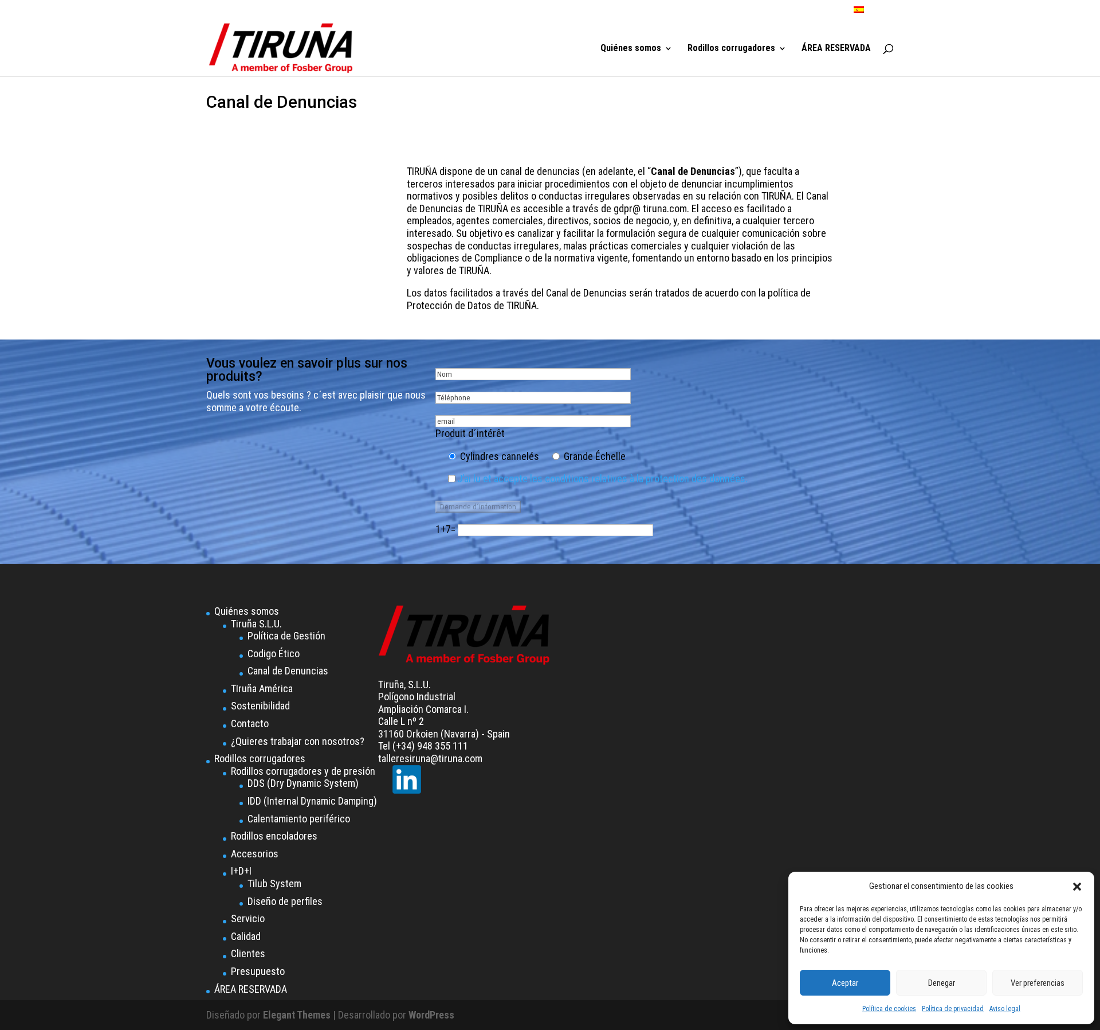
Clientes (248, 953)
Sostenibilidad (260, 706)
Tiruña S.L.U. (256, 624)
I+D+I (241, 871)
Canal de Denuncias (287, 671)
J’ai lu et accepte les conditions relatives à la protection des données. (602, 479)
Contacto (250, 723)
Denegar (941, 983)
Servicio (248, 918)
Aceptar (845, 983)
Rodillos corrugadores (731, 48)
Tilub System (274, 883)
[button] (1077, 886)
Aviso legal (1004, 1009)
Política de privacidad (953, 1009)
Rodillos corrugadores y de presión (303, 771)
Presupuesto (258, 971)
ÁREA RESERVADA (836, 48)
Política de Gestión (286, 636)
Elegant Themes (297, 1015)
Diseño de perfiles (285, 901)
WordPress (431, 1015)
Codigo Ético (273, 653)
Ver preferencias (1037, 983)
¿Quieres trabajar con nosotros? (297, 741)
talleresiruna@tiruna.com (430, 758)
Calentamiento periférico (298, 819)
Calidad (246, 936)
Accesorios (254, 854)
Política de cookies (889, 1009)
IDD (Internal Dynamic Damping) (312, 801)
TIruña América (262, 688)
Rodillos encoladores (274, 836)
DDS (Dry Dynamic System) (303, 783)
